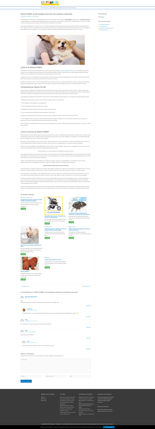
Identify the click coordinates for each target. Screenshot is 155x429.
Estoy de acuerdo (109, 427)
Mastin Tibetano (25, 271)
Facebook (44, 398)
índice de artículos (109, 411)
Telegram (44, 400)
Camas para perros (104, 26)
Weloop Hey (72, 70)
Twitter (43, 397)
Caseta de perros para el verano (53, 259)
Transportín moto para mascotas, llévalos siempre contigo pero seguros (31, 200)
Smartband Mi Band (65, 70)
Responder (88, 305)
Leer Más (23, 208)
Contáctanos (100, 402)
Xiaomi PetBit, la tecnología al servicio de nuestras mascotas (79, 229)
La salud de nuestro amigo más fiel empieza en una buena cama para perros (79, 214)
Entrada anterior (25, 286)
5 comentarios (24, 16)
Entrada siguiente (86, 286)
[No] (153, 427)
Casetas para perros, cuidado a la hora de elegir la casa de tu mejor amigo (55, 229)
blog (21, 72)
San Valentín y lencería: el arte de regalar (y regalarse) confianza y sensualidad (67, 402)
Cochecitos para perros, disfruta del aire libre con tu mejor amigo (55, 216)
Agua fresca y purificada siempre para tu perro (31, 245)
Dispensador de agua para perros (107, 28)
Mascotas (29, 16)
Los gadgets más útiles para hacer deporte (86, 405)
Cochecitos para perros (105, 24)
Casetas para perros (104, 29)
